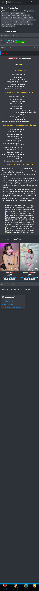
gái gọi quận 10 (17, 17)
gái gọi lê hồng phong (23, 15)
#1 (37, 47)
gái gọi (31, 11)
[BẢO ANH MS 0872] (9, 257)
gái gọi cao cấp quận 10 (17, 13)
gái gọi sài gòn (6, 20)
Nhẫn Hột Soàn (6, 11)
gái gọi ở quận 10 (7, 17)
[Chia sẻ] (35, 48)
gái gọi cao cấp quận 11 (8, 15)
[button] (3, 2)
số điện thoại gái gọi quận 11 (10, 24)
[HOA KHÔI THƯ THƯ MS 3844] (29, 257)
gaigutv (14, 20)
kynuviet (20, 20)
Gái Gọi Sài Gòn (8, 304)
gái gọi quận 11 (28, 17)
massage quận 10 (30, 20)
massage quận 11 (7, 22)
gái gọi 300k (5, 13)
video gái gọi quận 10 (26, 24)
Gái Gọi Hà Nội (8, 301)
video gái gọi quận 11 (8, 26)
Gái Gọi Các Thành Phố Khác (12, 307)
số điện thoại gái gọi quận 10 (21, 22)
